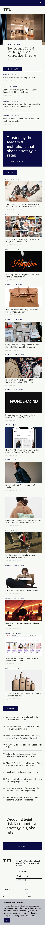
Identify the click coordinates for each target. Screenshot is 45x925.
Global (7, 633)
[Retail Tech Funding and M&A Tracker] (23, 577)
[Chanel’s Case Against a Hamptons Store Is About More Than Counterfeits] (23, 507)
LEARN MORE (20, 846)
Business (6, 74)
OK (7, 920)
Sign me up (21, 880)
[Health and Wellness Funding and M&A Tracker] (23, 610)
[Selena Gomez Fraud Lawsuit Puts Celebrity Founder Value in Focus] (23, 402)
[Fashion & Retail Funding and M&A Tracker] (23, 472)
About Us (28, 893)
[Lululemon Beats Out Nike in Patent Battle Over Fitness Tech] (23, 542)
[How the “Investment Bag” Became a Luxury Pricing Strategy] (23, 297)
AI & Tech (8, 425)
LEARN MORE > (17, 161)
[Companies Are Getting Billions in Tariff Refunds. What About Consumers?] (23, 332)
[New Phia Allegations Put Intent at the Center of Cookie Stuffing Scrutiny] (23, 437)
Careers (28, 896)
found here (31, 915)
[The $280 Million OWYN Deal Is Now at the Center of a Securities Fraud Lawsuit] (23, 191)
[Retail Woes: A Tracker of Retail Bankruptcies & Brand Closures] (23, 367)
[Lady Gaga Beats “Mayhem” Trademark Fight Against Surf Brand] (23, 261)
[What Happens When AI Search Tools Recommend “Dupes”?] (23, 645)
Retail (5, 893)
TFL (21, 59)
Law (8, 44)
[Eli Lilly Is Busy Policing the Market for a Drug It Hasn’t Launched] (23, 226)
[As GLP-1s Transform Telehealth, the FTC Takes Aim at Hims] (23, 680)
